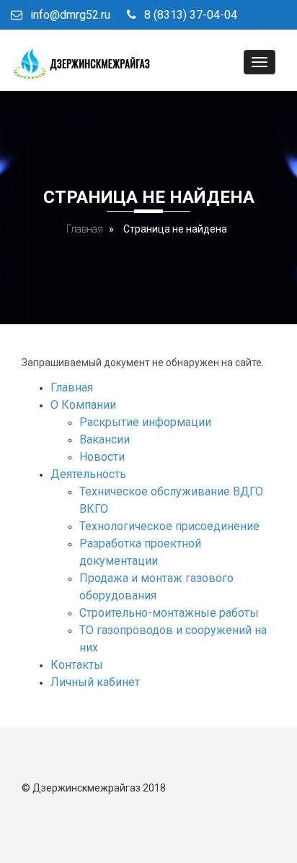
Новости (102, 457)
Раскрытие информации (145, 422)
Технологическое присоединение (169, 526)
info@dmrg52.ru (70, 15)
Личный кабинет (95, 682)
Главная (84, 229)
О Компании (83, 405)
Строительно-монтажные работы (169, 613)
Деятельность (88, 474)
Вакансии (104, 439)
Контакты (76, 665)
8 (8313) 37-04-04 (190, 15)
